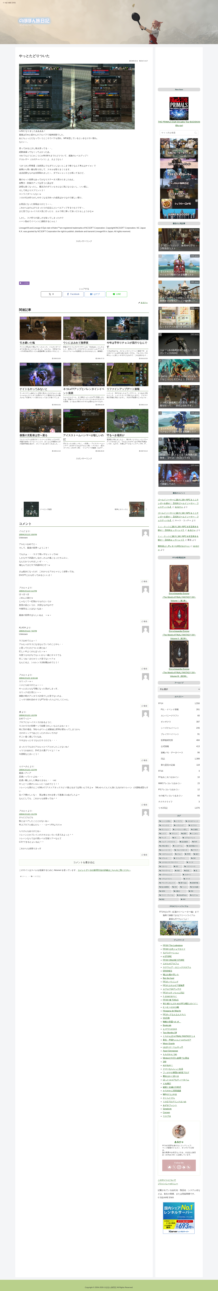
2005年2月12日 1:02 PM (28, 715)
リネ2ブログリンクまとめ (174, 1102)
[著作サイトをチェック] (169, 1167)
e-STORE (167, 956)
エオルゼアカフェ (171, 964)
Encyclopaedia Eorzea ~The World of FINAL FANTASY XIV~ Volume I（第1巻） (179, 597)
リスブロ (167, 1116)
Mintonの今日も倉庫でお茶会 (176, 1058)
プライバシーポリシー (168, 1184)
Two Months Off (170, 1033)
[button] (195, 132)
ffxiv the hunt (168, 978)
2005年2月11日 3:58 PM (28, 534)
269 (164, 1062)
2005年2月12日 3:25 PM (28, 770)
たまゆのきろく (170, 996)
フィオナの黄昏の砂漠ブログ (176, 1072)
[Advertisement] (84, 260)
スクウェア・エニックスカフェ (177, 967)
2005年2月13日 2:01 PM (28, 814)
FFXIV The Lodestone (173, 945)
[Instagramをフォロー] (179, 1167)
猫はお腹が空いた (171, 975)
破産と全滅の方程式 (172, 1087)
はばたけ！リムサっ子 (173, 1047)
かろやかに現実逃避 (172, 1091)
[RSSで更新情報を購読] (188, 1167)
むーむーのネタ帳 (171, 1007)
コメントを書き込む (84, 862)
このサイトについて (167, 1180)
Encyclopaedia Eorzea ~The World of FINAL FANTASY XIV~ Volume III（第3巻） (179, 672)
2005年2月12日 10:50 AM (28, 678)
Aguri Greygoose (170, 1051)
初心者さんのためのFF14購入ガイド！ (180, 1004)
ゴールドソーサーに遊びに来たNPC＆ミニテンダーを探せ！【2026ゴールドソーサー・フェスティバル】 (178, 503)
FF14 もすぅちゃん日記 (173, 993)
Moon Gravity (169, 1043)
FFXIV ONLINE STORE (173, 960)
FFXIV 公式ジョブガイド (174, 949)
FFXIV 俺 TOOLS (171, 1000)
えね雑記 (167, 1083)
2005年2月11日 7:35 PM (28, 631)
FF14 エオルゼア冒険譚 (173, 985)
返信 (145, 581)
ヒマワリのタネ (170, 1029)
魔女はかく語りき (171, 1076)
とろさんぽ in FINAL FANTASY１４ (179, 1036)
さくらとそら (169, 1098)
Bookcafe (167, 1025)
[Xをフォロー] (174, 1167)
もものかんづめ (170, 1054)
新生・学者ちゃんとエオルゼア (177, 1040)
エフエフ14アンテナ (172, 989)
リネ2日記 (25, 283)
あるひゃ (179, 507)
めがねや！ (168, 1065)
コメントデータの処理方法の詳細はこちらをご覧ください (104, 870)
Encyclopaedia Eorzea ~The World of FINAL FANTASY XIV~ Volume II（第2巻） (179, 635)
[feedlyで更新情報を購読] (184, 1167)
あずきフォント (170, 1105)
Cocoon (166, 1112)
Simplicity (167, 1109)
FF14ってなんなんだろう (174, 1014)
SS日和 (166, 1018)
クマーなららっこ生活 (173, 1069)
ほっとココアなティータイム (176, 1080)
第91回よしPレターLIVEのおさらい (174, 546)
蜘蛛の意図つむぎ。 (172, 1022)
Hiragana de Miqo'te (172, 1011)
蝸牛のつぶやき (170, 1094)
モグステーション (171, 953)
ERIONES (167, 971)
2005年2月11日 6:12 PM (28, 591)
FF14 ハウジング (170, 982)
